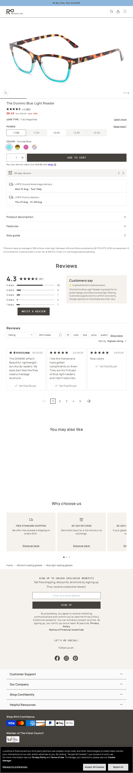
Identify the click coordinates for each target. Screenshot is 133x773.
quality (104, 334)
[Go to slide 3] (69, 557)
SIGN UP (66, 605)
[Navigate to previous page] (44, 401)
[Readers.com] (14, 11)
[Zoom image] (6, 93)
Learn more (120, 119)
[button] (111, 11)
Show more (116, 335)
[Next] (123, 173)
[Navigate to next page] (88, 401)
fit (68, 334)
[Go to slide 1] (64, 557)
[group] (66, 674)
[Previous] (119, 173)
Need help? (120, 126)
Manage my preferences (15, 766)
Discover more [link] (31, 545)
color (76, 334)
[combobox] (20, 335)
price (94, 334)
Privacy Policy (39, 757)
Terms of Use (57, 757)
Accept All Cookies (94, 767)
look (85, 334)
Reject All (118, 767)
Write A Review (34, 311)
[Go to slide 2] (66, 557)
